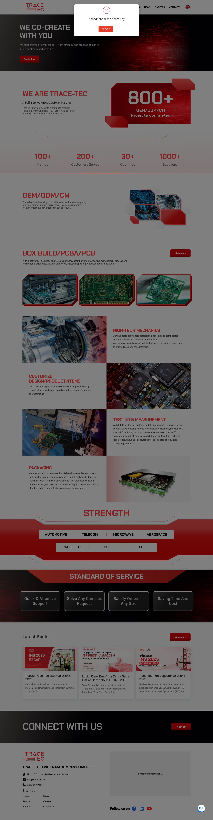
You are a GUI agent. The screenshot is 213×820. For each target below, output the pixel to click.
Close (105, 29)
